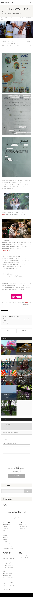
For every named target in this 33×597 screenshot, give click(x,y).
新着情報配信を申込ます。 (18, 472)
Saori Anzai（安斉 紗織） (8, 577)
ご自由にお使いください (23, 526)
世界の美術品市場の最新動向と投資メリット (8, 347)
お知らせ (5, 526)
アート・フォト (6, 528)
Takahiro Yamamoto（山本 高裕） (8, 586)
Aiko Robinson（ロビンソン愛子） (8, 556)
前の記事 (9, 330)
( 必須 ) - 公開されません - (10, 443)
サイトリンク (5, 541)
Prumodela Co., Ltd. (16, 512)
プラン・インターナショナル (20, 319)
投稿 (20, 13)
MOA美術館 (8, 392)
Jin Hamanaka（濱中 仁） (8, 565)
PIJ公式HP (5, 250)
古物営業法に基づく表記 (8, 548)
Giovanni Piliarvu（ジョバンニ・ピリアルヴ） (8, 563)
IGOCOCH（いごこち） (23, 555)
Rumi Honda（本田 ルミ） (8, 573)
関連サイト (22, 553)
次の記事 (24, 330)
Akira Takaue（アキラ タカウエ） (8, 559)
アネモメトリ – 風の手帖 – (24, 557)
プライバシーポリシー (7, 543)
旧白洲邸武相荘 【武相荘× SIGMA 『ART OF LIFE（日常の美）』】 (8, 362)
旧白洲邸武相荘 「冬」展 (24, 377)
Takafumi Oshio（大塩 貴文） (8, 583)
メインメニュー (7, 522)
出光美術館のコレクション (8, 408)
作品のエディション (22, 524)
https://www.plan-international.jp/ (16, 278)
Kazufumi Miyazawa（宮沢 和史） (8, 570)
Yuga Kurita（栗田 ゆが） (8, 589)
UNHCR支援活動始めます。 (8, 377)
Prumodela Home (6, 524)
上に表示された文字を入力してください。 (16, 468)
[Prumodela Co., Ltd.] (8, 2)
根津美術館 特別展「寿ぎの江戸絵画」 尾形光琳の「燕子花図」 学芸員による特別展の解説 (24, 392)
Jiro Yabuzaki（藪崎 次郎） (8, 567)
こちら (26, 302)
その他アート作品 (22, 528)
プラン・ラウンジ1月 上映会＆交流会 (24, 362)
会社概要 (5, 535)
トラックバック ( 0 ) (7, 424)
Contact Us (5, 537)
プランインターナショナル (13, 13)
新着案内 (5, 539)
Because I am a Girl (8, 319)
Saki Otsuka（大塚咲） (7, 575)
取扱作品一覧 (6, 553)
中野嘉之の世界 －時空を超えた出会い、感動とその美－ (24, 347)
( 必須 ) (5, 439)
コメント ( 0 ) (5, 427)
